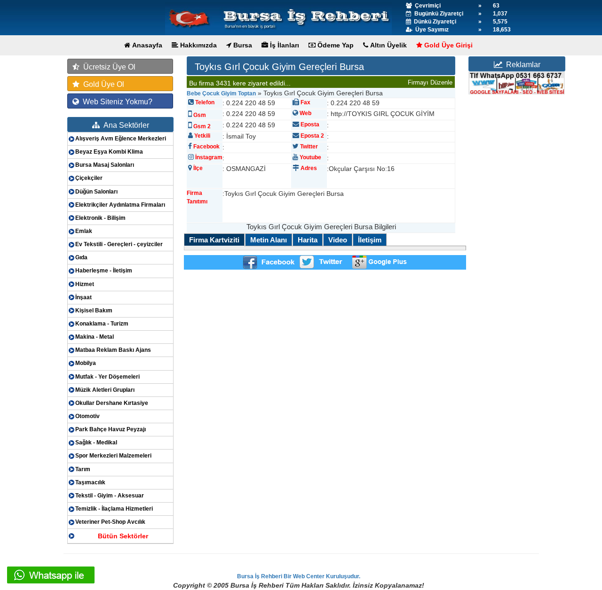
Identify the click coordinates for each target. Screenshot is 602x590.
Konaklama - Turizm (101, 323)
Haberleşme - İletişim (103, 270)
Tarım (82, 469)
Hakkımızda (197, 45)
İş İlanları (283, 45)
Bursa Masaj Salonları (104, 165)
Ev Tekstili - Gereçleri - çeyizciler (119, 244)
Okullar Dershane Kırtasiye (111, 403)
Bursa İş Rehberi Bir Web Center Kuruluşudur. (298, 576)
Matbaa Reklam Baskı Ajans (113, 350)
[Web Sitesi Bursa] (516, 82)
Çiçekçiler (89, 178)
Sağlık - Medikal (96, 442)
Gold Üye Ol (101, 84)
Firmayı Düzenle (430, 82)
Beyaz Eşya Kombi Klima (109, 151)
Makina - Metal (94, 337)
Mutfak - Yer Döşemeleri (107, 376)
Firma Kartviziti (214, 240)
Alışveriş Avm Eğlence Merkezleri (120, 138)
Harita (307, 240)
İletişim (369, 240)
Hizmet (84, 284)
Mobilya (85, 363)
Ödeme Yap (335, 45)
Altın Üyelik (387, 45)
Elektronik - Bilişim (100, 218)
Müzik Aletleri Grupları (105, 390)
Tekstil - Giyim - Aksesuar (109, 495)
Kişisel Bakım (93, 310)
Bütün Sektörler (123, 536)
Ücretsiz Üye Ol (107, 67)
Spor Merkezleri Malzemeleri (113, 455)
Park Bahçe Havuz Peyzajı (110, 429)
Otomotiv (87, 416)
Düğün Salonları (96, 191)
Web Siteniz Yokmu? (115, 102)
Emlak (83, 231)
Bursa (241, 45)
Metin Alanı (268, 240)
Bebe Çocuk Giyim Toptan (221, 93)
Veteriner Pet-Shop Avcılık (110, 522)
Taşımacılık (90, 482)
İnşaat (83, 297)
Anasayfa (146, 45)
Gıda (81, 257)
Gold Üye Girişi (447, 45)
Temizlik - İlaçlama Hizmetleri (114, 508)
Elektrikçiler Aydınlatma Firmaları (120, 205)
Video (337, 240)
